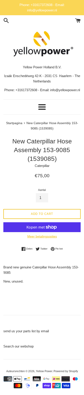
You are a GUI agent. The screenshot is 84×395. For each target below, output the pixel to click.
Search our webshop (18, 346)
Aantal (42, 190)
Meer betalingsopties (42, 236)
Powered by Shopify (66, 371)
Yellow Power (44, 371)
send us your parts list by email (26, 331)
